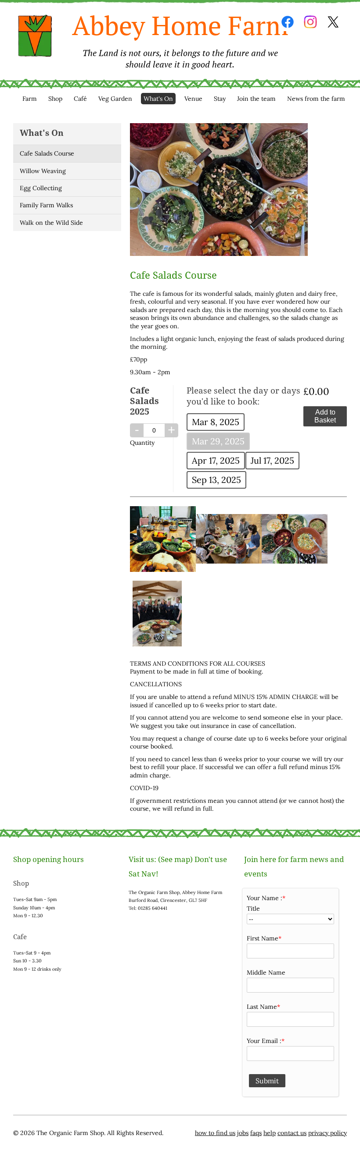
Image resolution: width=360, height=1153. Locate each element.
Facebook (287, 22)
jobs (242, 1133)
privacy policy (327, 1133)
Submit (267, 1080)
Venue (193, 99)
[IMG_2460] (157, 644)
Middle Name (266, 972)
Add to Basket (325, 416)
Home (35, 35)
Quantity (142, 443)
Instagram (310, 22)
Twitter (333, 22)
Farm (29, 99)
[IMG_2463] (295, 561)
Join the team (256, 99)
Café (80, 99)
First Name (262, 938)
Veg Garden (115, 99)
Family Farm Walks (46, 205)
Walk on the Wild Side (51, 223)
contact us (291, 1133)
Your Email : (264, 1041)
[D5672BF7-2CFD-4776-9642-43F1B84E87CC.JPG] (163, 570)
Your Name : (264, 898)
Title (253, 908)
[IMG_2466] (229, 561)
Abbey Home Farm (180, 39)
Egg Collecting (41, 188)
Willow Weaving (43, 171)
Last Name (262, 1007)
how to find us (215, 1133)
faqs (256, 1133)
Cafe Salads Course (47, 153)
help (269, 1133)
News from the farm (316, 99)
